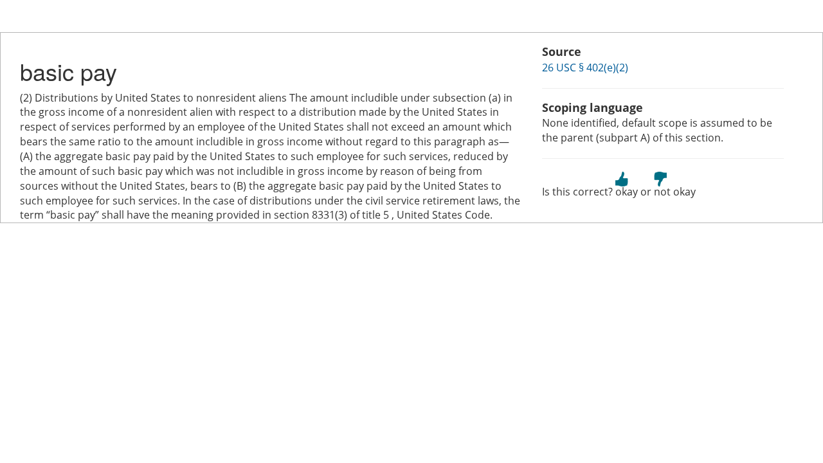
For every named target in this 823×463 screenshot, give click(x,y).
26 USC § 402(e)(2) (585, 67)
